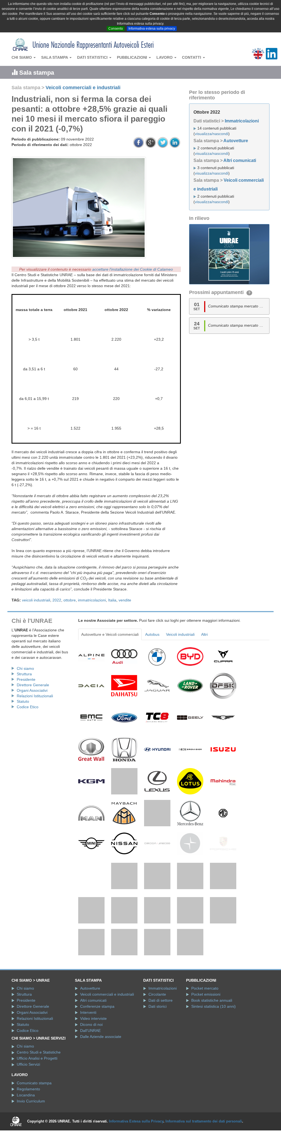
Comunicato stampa (34, 1083)
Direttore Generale (33, 685)
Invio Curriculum (31, 1101)
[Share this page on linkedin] (174, 142)
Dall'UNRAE (90, 1030)
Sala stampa (55, 57)
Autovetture (235, 140)
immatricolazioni (92, 600)
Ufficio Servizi (28, 1064)
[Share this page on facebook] (138, 142)
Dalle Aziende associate (100, 1036)
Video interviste (93, 1018)
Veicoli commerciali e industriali (83, 87)
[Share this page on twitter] (162, 142)
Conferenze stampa (97, 1006)
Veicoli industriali (180, 634)
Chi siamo (22, 57)
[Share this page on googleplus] (150, 142)
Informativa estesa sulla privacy (151, 28)
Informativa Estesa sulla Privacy (136, 1121)
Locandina (26, 1095)
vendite (125, 600)
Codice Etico (27, 707)
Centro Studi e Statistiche (39, 1052)
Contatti (192, 57)
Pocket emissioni (205, 994)
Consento (115, 28)
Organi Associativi (32, 690)
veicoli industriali (36, 600)
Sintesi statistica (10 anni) (213, 1006)
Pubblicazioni (132, 57)
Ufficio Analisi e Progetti (37, 1058)
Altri (204, 634)
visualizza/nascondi (211, 133)
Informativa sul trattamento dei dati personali (203, 1121)
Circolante (157, 994)
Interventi (88, 1012)
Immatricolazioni (242, 121)
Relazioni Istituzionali (35, 696)
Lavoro (165, 57)
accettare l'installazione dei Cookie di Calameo (132, 269)
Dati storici (157, 1006)
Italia (112, 600)
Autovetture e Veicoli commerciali (110, 634)
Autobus (152, 634)
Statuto (23, 701)
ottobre (69, 600)
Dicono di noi (91, 1024)
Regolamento (28, 1089)
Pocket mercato (204, 988)
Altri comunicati (239, 160)
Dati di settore (160, 1000)
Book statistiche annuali (211, 1000)
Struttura (24, 674)
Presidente (26, 679)
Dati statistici (93, 57)
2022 (56, 600)
